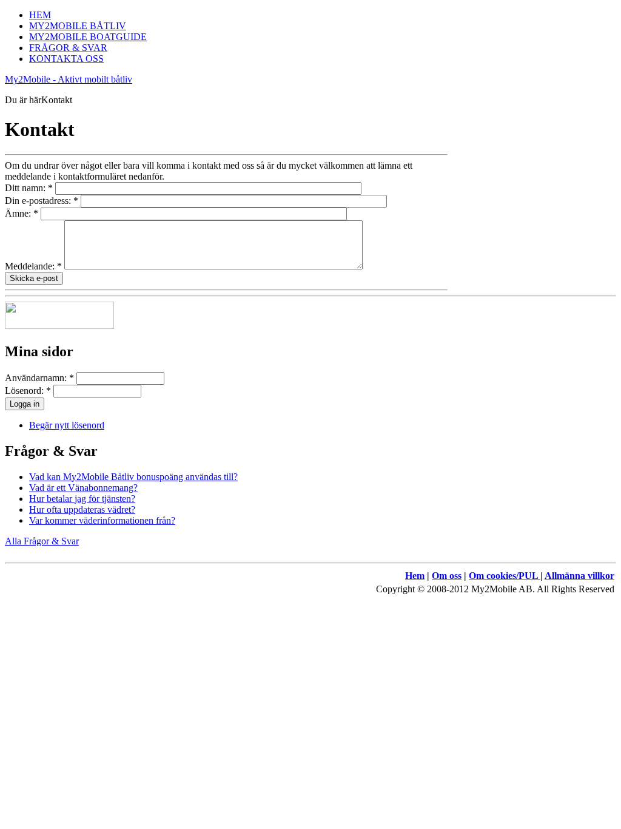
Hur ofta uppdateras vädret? (82, 509)
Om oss (447, 575)
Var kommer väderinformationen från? (102, 520)
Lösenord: (28, 390)
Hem (415, 575)
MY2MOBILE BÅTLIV (77, 26)
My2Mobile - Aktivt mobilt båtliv (68, 79)
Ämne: (21, 213)
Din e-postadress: (41, 200)
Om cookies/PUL (504, 575)
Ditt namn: (29, 188)
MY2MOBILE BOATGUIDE (88, 37)
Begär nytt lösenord (66, 425)
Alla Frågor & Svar (42, 541)
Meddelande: (33, 266)
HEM (40, 15)
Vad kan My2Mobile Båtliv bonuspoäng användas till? (133, 477)
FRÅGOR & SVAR (68, 47)
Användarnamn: (39, 378)
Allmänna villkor (579, 575)
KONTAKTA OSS (66, 58)
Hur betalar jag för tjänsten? (82, 498)
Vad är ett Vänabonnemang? (83, 487)
